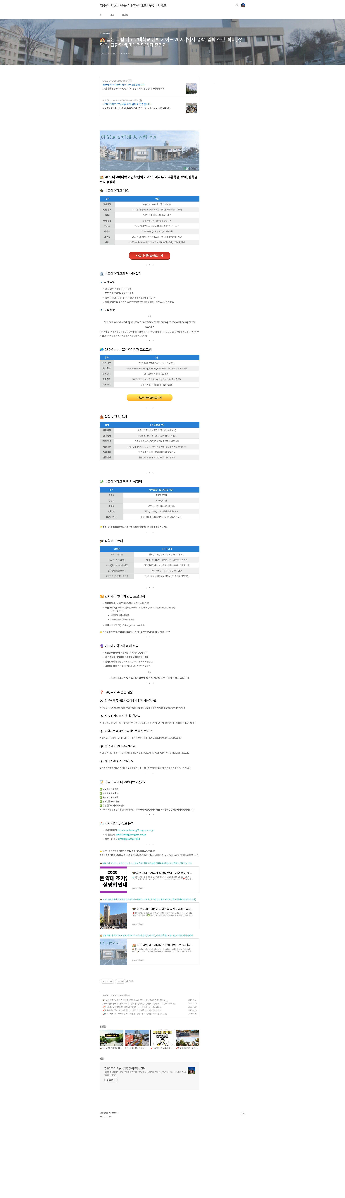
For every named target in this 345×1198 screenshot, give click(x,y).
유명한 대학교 (108, 995)
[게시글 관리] (111, 981)
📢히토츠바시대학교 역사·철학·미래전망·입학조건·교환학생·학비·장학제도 (133, 1013)
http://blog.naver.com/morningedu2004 (120, 100)
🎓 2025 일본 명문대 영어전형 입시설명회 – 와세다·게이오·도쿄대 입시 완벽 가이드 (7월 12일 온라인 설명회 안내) (148, 899)
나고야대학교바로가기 (149, 255)
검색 (237, 5)
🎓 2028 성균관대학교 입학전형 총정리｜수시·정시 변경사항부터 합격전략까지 (134, 1000)
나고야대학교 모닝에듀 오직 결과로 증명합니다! (127, 104)
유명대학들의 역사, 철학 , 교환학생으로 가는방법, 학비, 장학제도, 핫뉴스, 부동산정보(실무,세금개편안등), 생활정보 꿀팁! (145, 1073)
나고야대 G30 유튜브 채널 (129, 839)
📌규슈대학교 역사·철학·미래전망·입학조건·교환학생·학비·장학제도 (131, 1010)
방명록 (125, 14)
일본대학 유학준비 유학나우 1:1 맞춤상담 (124, 84)
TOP (243, 1113)
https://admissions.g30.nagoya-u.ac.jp (135, 830)
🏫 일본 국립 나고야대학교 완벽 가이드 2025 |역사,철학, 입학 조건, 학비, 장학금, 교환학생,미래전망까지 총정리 (146, 935)
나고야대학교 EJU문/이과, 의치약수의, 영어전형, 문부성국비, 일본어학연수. (137, 107)
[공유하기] (108, 981)
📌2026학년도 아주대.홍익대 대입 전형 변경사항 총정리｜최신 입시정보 (131, 1006)
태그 (112, 14)
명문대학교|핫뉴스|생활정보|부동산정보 (133, 5)
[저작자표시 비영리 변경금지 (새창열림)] (129, 981)
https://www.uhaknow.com (115, 81)
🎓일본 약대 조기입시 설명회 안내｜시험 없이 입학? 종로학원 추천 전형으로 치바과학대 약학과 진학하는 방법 (146, 863)
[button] (149, 397)
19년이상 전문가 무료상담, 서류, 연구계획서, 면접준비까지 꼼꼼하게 (133, 88)
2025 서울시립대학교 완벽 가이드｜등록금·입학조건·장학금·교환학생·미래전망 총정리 (137, 1003)
